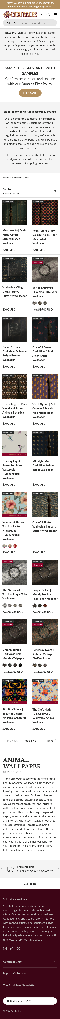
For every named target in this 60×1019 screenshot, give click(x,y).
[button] (48, 14)
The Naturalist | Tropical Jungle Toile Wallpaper (14, 594)
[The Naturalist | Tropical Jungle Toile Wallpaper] (14, 572)
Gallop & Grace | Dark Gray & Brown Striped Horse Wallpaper (14, 353)
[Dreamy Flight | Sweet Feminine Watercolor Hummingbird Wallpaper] (14, 443)
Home (6, 177)
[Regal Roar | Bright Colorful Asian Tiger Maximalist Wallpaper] (45, 212)
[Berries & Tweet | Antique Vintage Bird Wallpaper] (45, 632)
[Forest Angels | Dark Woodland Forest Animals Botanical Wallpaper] (14, 386)
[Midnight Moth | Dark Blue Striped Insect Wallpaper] (45, 443)
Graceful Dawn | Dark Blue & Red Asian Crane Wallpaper (42, 353)
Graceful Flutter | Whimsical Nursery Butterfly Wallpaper (44, 526)
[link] (12, 740)
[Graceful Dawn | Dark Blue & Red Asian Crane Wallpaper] (45, 329)
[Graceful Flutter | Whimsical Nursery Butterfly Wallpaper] (45, 504)
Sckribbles (16, 1011)
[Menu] (55, 14)
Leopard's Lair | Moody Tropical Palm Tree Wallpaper (45, 594)
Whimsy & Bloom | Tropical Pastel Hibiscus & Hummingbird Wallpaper (13, 530)
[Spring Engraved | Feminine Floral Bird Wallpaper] (45, 269)
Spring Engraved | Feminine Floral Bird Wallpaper (44, 292)
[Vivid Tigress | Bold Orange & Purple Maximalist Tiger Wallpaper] (45, 386)
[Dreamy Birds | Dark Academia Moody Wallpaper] (14, 631)
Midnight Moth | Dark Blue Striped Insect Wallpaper (43, 465)
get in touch (37, 49)
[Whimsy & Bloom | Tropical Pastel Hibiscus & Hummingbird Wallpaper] (14, 504)
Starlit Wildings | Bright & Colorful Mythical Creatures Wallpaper (14, 716)
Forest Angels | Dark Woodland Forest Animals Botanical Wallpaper (14, 410)
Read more (30, 92)
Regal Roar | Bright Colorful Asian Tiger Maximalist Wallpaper (44, 237)
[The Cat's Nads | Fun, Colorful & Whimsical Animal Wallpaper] (45, 691)
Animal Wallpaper (20, 177)
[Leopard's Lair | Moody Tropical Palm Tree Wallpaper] (45, 572)
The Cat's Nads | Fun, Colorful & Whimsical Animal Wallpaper (43, 716)
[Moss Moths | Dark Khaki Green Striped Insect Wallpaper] (14, 212)
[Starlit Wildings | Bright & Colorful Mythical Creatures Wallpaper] (14, 691)
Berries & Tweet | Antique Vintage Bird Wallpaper (43, 654)
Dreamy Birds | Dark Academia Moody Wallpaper (13, 654)
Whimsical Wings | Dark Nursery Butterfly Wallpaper (14, 291)
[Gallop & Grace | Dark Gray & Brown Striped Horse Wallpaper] (14, 329)
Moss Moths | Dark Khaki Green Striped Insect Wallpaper (14, 237)
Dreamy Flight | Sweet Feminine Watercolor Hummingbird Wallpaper (12, 469)
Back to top (30, 883)
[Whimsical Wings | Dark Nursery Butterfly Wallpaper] (14, 269)
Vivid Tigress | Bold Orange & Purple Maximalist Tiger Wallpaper (44, 410)
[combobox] (30, 22)
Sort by (7, 188)
